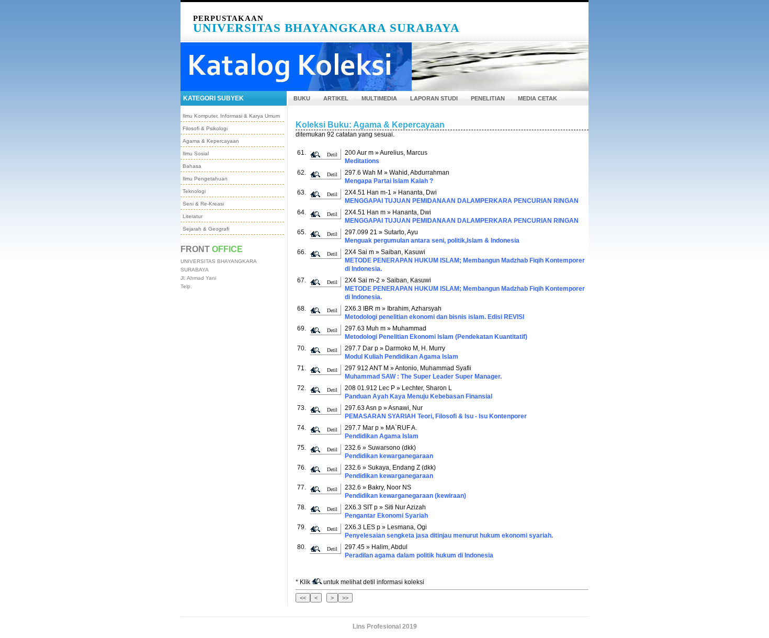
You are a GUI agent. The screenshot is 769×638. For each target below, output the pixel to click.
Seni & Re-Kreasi (203, 204)
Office (227, 249)
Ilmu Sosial (196, 153)
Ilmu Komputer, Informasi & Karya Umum (231, 116)
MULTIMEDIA (379, 98)
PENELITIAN (488, 98)
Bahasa (192, 166)
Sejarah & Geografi (206, 229)
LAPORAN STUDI (434, 98)
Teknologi (194, 191)
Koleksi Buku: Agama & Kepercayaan (370, 124)
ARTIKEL (335, 98)
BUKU (301, 98)
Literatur (192, 216)
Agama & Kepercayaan (211, 141)
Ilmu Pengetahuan (205, 178)
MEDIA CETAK (537, 98)
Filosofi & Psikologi (205, 128)
